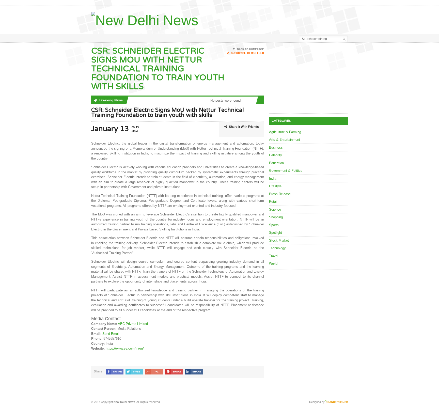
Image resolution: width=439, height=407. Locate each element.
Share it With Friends (244, 127)
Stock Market (279, 240)
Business (276, 147)
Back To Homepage (250, 49)
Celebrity (275, 155)
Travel (273, 256)
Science (275, 209)
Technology (277, 248)
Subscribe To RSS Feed (247, 53)
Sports (274, 225)
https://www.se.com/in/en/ (125, 348)
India (272, 178)
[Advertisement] (288, 18)
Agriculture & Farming (285, 132)
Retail (273, 202)
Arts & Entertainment (284, 140)
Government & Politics (285, 171)
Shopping (276, 217)
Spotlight (275, 232)
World (273, 263)
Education (276, 163)
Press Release (280, 194)
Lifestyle (275, 186)
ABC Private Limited (133, 324)
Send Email (110, 334)
